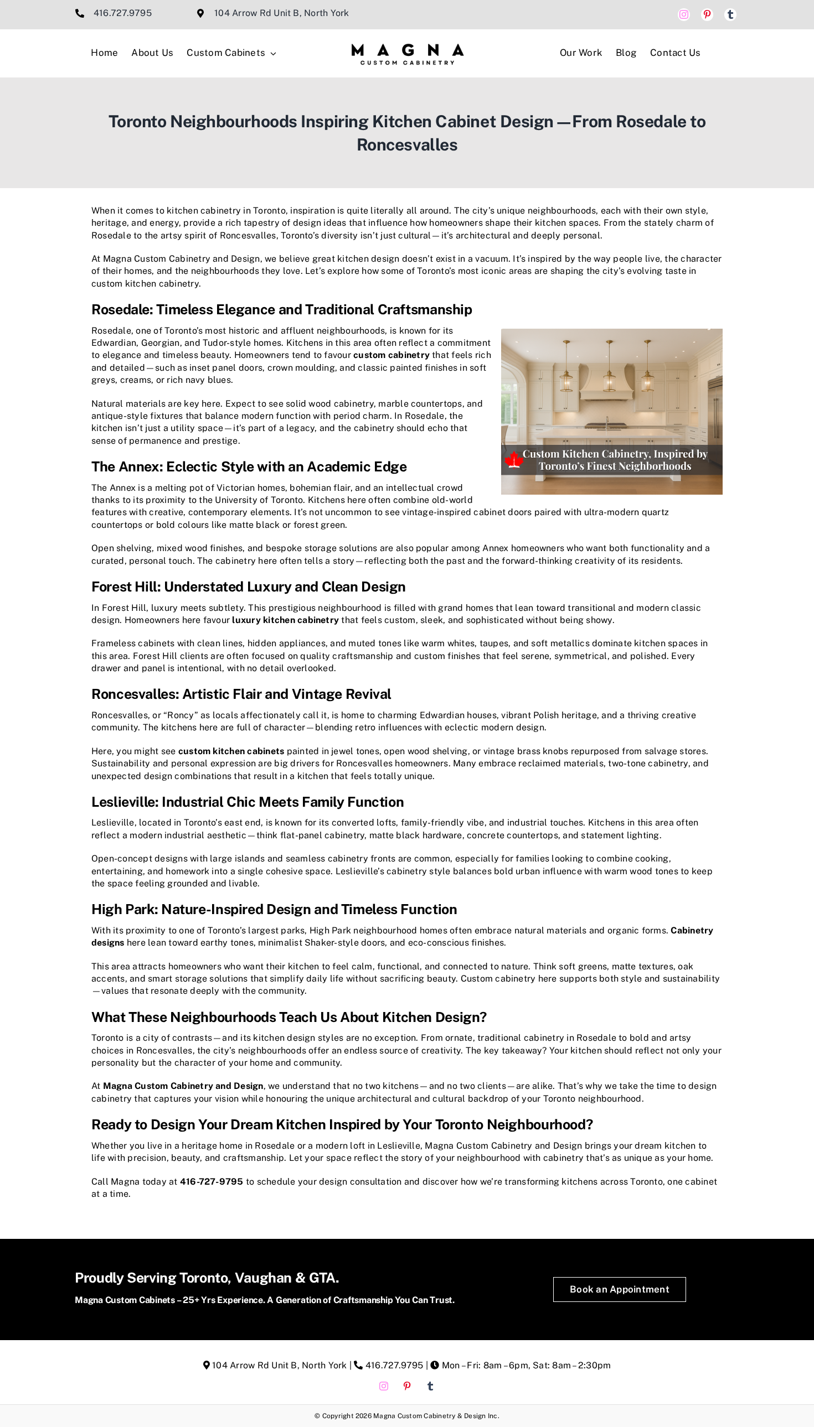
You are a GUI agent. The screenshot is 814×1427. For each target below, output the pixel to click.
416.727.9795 (123, 13)
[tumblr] (730, 14)
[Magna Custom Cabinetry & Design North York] (407, 36)
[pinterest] (707, 14)
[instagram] (684, 14)
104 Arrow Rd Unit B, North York (281, 13)
